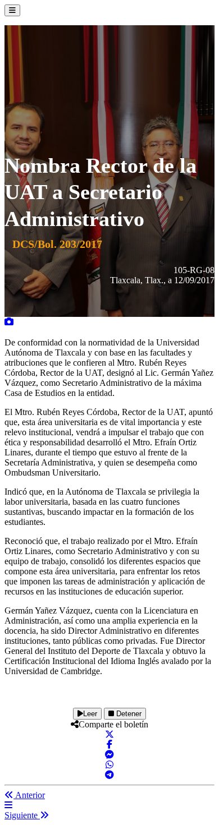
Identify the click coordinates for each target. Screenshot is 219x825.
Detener (128, 713)
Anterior (29, 795)
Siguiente (22, 815)
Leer (90, 713)
